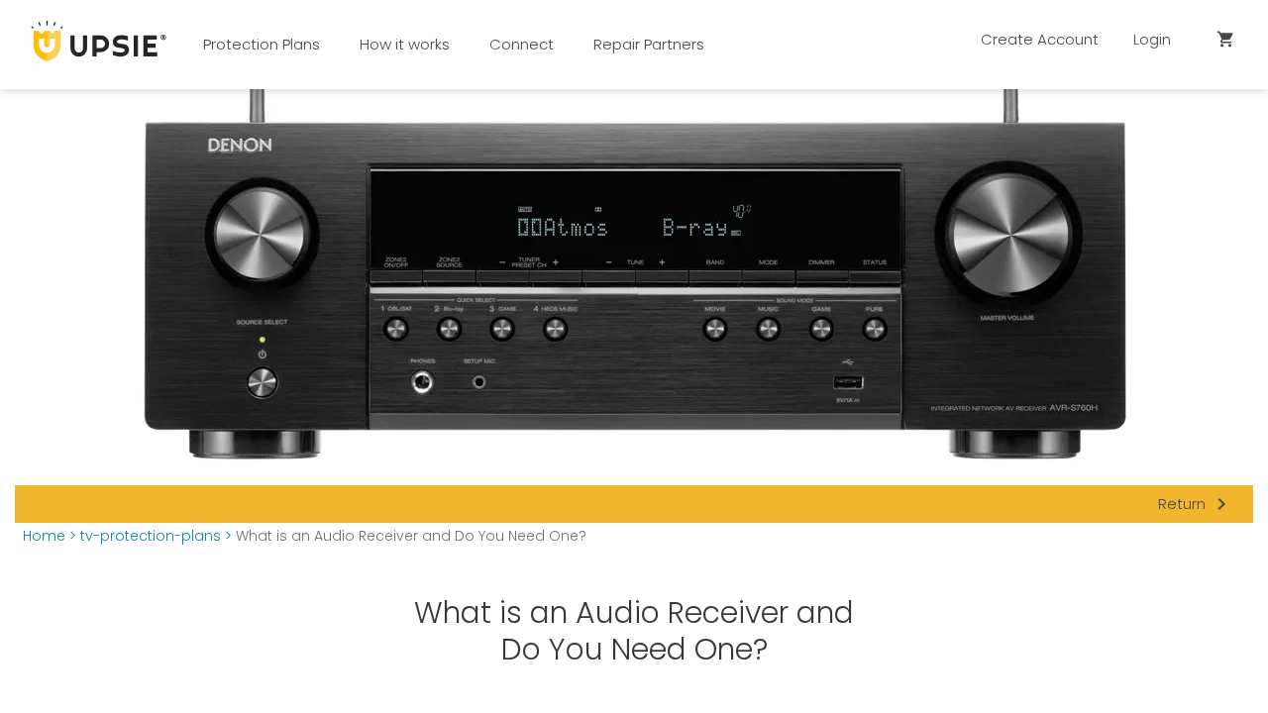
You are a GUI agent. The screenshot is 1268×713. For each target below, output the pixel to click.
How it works (405, 44)
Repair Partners (648, 44)
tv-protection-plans (150, 536)
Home (44, 536)
